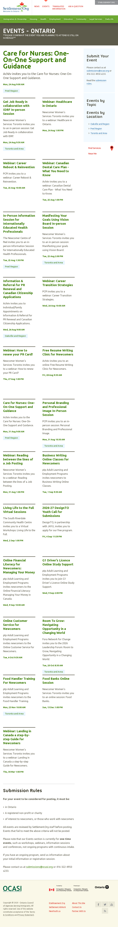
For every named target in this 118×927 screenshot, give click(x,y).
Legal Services (95, 19)
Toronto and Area (14, 148)
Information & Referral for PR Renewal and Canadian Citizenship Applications (18, 289)
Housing (33, 19)
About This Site (78, 903)
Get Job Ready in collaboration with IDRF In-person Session (16, 107)
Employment (55, 19)
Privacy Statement (26, 915)
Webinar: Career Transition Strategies (57, 283)
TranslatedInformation (58, 7)
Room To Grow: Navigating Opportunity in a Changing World (54, 626)
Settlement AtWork (57, 907)
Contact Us (76, 907)
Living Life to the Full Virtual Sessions (18, 510)
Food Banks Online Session (55, 680)
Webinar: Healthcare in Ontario (57, 103)
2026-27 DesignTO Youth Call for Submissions (55, 512)
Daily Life (109, 19)
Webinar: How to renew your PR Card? (18, 352)
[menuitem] (15, 19)
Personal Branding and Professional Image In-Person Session (55, 409)
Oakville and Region (15, 336)
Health (43, 19)
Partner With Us (79, 911)
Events (45, 6)
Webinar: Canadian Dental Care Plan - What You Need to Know (55, 169)
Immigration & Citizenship (15, 19)
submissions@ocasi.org (39, 866)
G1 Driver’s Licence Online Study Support (57, 562)
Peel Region (11, 90)
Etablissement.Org (106, 2)
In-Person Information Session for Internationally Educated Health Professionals (19, 223)
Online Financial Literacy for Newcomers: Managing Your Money (19, 566)
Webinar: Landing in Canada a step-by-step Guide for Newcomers (17, 737)
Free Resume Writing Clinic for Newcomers (57, 352)
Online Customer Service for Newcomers (15, 624)
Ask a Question (75, 6)
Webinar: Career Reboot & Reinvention (19, 165)
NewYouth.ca (54, 911)
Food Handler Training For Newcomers (19, 680)
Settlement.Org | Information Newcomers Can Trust (16, 7)
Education (68, 19)
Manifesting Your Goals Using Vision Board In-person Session (55, 221)
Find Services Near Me (94, 149)
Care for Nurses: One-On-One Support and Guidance (36, 60)
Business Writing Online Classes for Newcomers (55, 459)
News (36, 6)
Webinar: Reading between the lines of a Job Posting (18, 459)
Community (81, 19)
